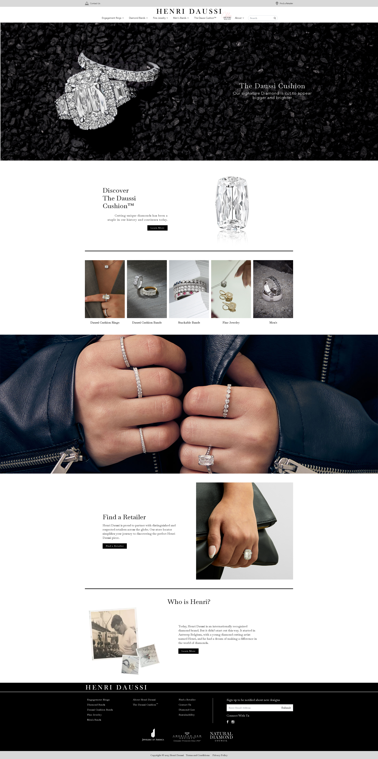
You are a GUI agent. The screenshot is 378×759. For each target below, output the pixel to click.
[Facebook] (228, 722)
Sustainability (187, 714)
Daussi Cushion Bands (147, 322)
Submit (286, 708)
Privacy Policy (220, 755)
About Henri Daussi (144, 699)
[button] (113, 18)
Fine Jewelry (231, 322)
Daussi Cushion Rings (104, 322)
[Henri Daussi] (189, 11)
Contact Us (95, 3)
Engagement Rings (98, 699)
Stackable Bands (189, 322)
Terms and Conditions (198, 755)
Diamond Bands (96, 704)
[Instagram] (233, 722)
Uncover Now (69, 97)
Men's (273, 322)
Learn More (157, 227)
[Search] (263, 18)
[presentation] (6, 92)
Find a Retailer (286, 3)
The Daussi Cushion (145, 704)
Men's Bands (94, 719)
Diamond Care (187, 709)
